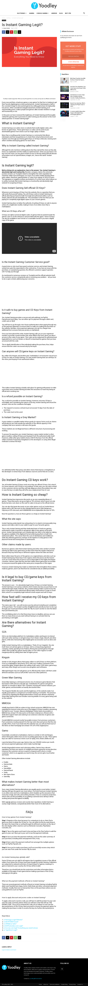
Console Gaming (42, 13)
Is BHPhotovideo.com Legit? (13, 926)
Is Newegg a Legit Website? (13, 920)
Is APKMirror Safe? (10, 924)
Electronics (21, 13)
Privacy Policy (72, 984)
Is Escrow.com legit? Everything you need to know (21, 928)
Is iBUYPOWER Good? (11, 922)
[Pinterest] (11, 32)
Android (54, 13)
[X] (7, 32)
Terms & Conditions (54, 984)
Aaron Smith (6, 28)
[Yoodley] (44, 5)
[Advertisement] (29, 81)
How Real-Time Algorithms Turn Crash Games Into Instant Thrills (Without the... (78, 88)
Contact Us (80, 984)
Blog (61, 13)
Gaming (31, 13)
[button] (84, 13)
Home (3, 18)
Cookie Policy (64, 984)
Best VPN (68, 13)
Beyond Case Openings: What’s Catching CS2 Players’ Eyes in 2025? (77, 105)
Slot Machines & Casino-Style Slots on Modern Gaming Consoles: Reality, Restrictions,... (78, 96)
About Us (45, 984)
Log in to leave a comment (9, 950)
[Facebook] (3, 32)
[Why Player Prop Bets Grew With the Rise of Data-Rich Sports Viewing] (64, 81)
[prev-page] (61, 120)
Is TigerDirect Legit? (10, 930)
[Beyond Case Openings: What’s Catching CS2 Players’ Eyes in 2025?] (64, 105)
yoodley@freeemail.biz (36, 978)
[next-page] (64, 120)
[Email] (19, 32)
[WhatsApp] (15, 32)
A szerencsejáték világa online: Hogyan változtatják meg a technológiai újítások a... (77, 113)
